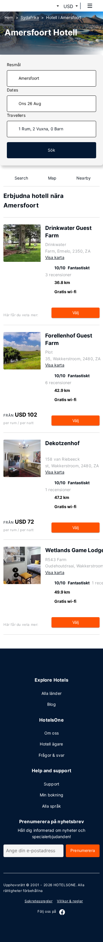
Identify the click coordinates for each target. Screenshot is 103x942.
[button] (50, 6)
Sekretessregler (38, 901)
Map (52, 178)
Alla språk (51, 806)
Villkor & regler (70, 901)
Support (51, 783)
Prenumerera (82, 850)
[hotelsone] (26, 6)
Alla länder (51, 693)
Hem (9, 17)
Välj (75, 312)
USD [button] (68, 6)
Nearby (83, 178)
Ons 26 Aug (30, 103)
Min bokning (51, 794)
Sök (51, 150)
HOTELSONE (65, 885)
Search (21, 178)
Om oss (51, 733)
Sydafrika (30, 17)
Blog (51, 704)
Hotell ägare (51, 743)
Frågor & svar (51, 755)
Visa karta (54, 257)
